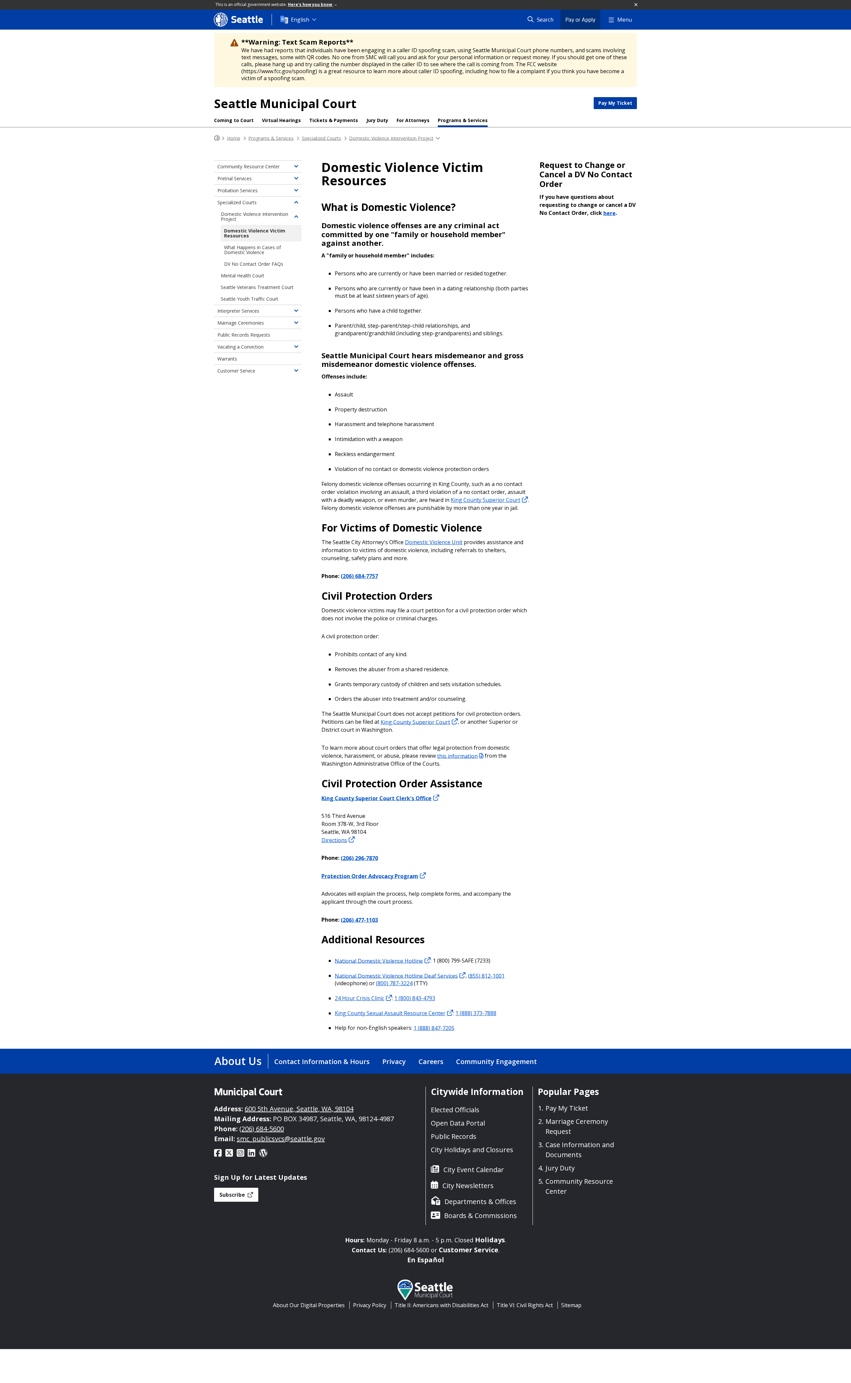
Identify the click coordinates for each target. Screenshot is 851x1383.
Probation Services (237, 190)
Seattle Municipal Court (285, 103)
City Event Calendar (473, 1169)
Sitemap (571, 1305)
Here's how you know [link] (310, 4)
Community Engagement (496, 1061)
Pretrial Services (234, 178)
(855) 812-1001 (486, 975)
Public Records (453, 1136)
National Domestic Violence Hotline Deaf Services (396, 975)
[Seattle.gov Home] (217, 138)
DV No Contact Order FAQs (253, 264)
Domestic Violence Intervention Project (391, 138)
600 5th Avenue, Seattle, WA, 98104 (299, 1108)
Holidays (490, 1239)
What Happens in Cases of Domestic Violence (252, 249)
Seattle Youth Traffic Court (249, 299)
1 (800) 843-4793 (414, 998)
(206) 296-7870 (359, 857)
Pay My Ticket (615, 103)
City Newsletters (468, 1185)
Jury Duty (377, 120)
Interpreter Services (238, 311)
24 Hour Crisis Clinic (359, 998)
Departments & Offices (480, 1201)
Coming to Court (234, 120)
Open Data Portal (458, 1123)
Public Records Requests (243, 335)
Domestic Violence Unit (433, 542)
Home (233, 138)
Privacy (394, 1061)
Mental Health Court (242, 275)
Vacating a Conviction (240, 347)
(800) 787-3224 (394, 983)
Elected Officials (455, 1109)
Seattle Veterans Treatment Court (257, 287)
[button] (636, 5)
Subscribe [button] (232, 1194)
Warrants (227, 359)
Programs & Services (463, 120)
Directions (334, 840)
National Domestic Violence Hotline (379, 960)
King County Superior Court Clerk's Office (376, 798)
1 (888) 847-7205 (434, 1027)
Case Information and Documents (580, 1149)
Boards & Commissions (480, 1215)
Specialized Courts (321, 138)
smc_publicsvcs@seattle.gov (281, 1138)
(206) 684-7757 (359, 576)
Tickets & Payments (333, 120)
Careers (431, 1061)
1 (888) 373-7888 (475, 1013)
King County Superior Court (485, 500)
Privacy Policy (369, 1305)
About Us (238, 1061)
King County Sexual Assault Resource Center (390, 1013)
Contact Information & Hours (322, 1061)
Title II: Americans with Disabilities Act (441, 1305)
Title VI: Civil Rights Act (525, 1305)
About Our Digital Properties (309, 1305)
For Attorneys (413, 120)
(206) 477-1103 (359, 919)
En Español (425, 1259)
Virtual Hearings (281, 120)
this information (457, 755)
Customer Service (236, 371)
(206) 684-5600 (261, 1128)
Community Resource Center (248, 166)
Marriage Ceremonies (240, 323)
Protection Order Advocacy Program (369, 875)
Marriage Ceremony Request (577, 1126)
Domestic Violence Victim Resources (254, 233)
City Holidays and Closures (472, 1149)
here (609, 213)
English (300, 19)
